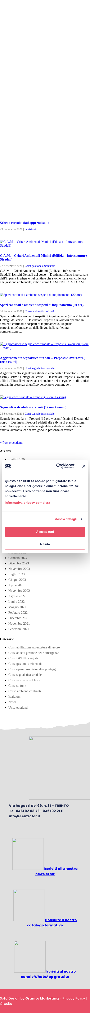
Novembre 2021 (19, 623)
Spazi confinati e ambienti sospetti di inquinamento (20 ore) (42, 305)
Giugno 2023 (17, 579)
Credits (6, 1003)
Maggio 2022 (17, 607)
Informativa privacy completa (27, 502)
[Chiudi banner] (83, 466)
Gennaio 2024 (17, 558)
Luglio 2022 (16, 601)
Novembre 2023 (19, 569)
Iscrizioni (30, 229)
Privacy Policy (73, 998)
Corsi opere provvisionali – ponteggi (32, 669)
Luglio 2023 (16, 574)
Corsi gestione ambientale (40, 265)
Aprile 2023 (16, 585)
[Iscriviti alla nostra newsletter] (28, 868)
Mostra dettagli (65, 519)
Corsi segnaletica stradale (39, 368)
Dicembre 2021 (18, 618)
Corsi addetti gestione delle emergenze (33, 653)
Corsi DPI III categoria (23, 658)
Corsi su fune (17, 685)
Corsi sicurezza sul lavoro (25, 680)
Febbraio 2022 (18, 612)
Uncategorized (18, 707)
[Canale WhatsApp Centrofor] (30, 971)
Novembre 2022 (19, 590)
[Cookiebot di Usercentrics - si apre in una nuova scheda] (57, 466)
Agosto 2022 (17, 596)
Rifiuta (45, 544)
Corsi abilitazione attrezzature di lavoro (34, 647)
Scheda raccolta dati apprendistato (24, 223)
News (12, 702)
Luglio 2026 (16, 459)
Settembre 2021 (18, 629)
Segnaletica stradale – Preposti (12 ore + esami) (33, 407)
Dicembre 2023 (18, 563)
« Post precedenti (11, 442)
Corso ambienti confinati (39, 311)
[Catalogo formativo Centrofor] (29, 920)
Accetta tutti (45, 531)
